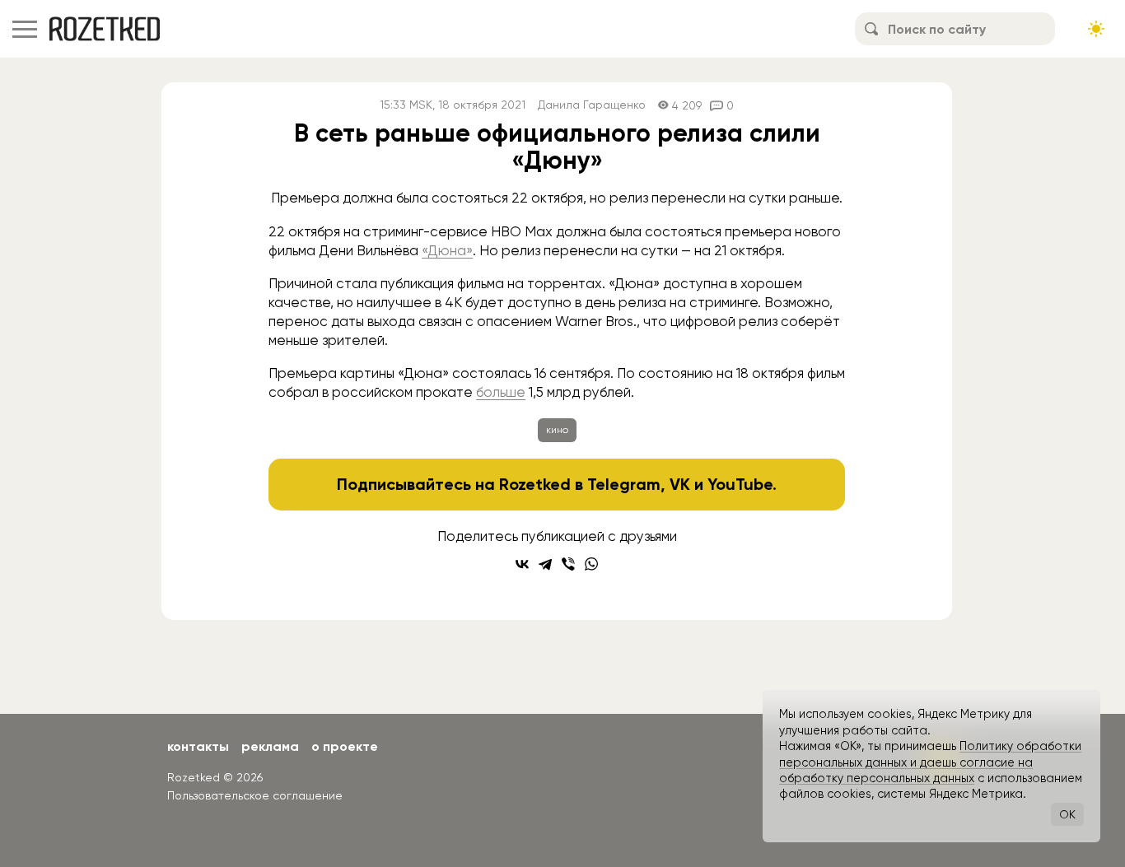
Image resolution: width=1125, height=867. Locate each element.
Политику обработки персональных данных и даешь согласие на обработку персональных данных (930, 762)
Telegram (624, 484)
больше (500, 392)
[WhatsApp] (591, 564)
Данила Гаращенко (592, 105)
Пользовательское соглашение (255, 795)
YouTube (740, 484)
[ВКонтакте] (522, 564)
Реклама (270, 746)
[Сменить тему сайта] (1096, 28)
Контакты (198, 746)
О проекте (344, 746)
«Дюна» (447, 250)
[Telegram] (545, 564)
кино (557, 430)
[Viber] (568, 564)
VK (680, 484)
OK (1067, 814)
